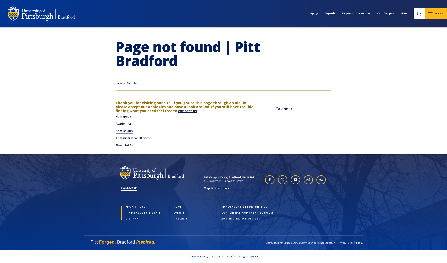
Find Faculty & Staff (143, 213)
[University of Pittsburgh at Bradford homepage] (41, 13)
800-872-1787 (234, 181)
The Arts (181, 219)
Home (119, 83)
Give (404, 13)
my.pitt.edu (136, 207)
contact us (187, 110)
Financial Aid (125, 145)
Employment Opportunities (240, 207)
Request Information (356, 13)
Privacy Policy (346, 242)
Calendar (132, 83)
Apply (314, 13)
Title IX (359, 242)
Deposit (330, 13)
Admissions (124, 131)
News (178, 207)
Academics (124, 123)
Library (132, 219)
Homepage (123, 116)
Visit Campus (385, 13)
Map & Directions (216, 188)
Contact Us (129, 188)
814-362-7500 (213, 181)
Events (179, 213)
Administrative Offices (133, 138)
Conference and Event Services (240, 213)
